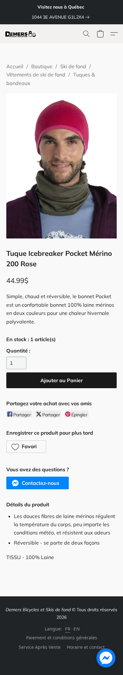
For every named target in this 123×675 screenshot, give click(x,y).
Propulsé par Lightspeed (61, 658)
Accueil (14, 66)
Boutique (41, 66)
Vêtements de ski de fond (35, 74)
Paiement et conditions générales (61, 638)
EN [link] (76, 629)
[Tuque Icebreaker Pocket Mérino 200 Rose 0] (61, 165)
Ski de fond (73, 66)
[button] (21, 33)
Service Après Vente (40, 647)
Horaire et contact (86, 647)
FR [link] (67, 629)
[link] (62, 17)
